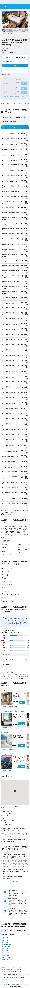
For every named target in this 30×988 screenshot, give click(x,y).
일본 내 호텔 (5, 948)
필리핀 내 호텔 (5, 953)
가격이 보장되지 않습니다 (15, 967)
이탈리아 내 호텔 (6, 957)
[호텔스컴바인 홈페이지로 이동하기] (10, 7)
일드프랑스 (14, 984)
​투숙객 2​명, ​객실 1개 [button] (8, 61)
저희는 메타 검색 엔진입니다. (10, 974)
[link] (9, 706)
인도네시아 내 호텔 (6, 944)
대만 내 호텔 (5, 940)
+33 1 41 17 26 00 (7, 50)
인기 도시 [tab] (12, 930)
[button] (2, 7)
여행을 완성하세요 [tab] (21, 930)
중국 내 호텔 (5, 942)
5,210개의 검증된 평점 (14, 52)
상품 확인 (22, 702)
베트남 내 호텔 (5, 955)
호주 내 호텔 (5, 938)
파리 (23, 984)
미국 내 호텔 (5, 950)
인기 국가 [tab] (4, 930)
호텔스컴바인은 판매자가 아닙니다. (12, 972)
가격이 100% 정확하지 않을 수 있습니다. (13, 977)
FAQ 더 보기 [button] (15, 881)
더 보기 (3, 537)
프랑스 (5, 984)
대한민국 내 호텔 (6, 946)
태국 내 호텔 (5, 959)
